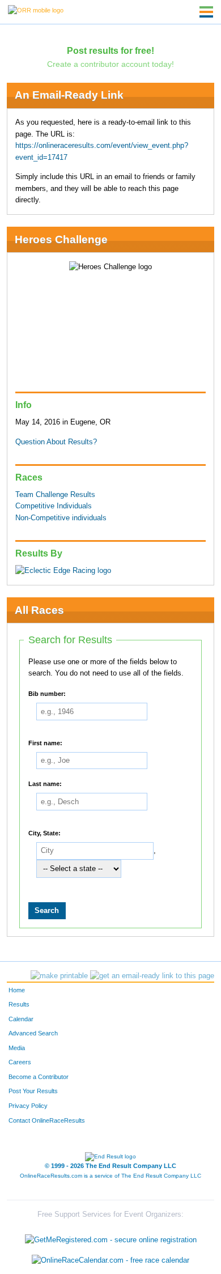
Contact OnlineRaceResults (46, 1120)
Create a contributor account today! (110, 64)
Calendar (20, 1019)
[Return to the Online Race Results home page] (35, 9)
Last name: (45, 783)
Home (16, 990)
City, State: (44, 832)
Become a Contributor (38, 1076)
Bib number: (47, 693)
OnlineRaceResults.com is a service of (110, 1176)
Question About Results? (56, 442)
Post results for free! (110, 50)
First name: (45, 742)
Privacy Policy (28, 1105)
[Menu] (206, 12)
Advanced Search (33, 1033)
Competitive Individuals (53, 506)
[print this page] (59, 976)
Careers (19, 1062)
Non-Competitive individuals (61, 518)
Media (16, 1047)
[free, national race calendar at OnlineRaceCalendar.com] (110, 1260)
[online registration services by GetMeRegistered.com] (111, 1237)
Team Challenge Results (55, 495)
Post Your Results (33, 1091)
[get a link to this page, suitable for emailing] (152, 976)
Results (18, 1004)
